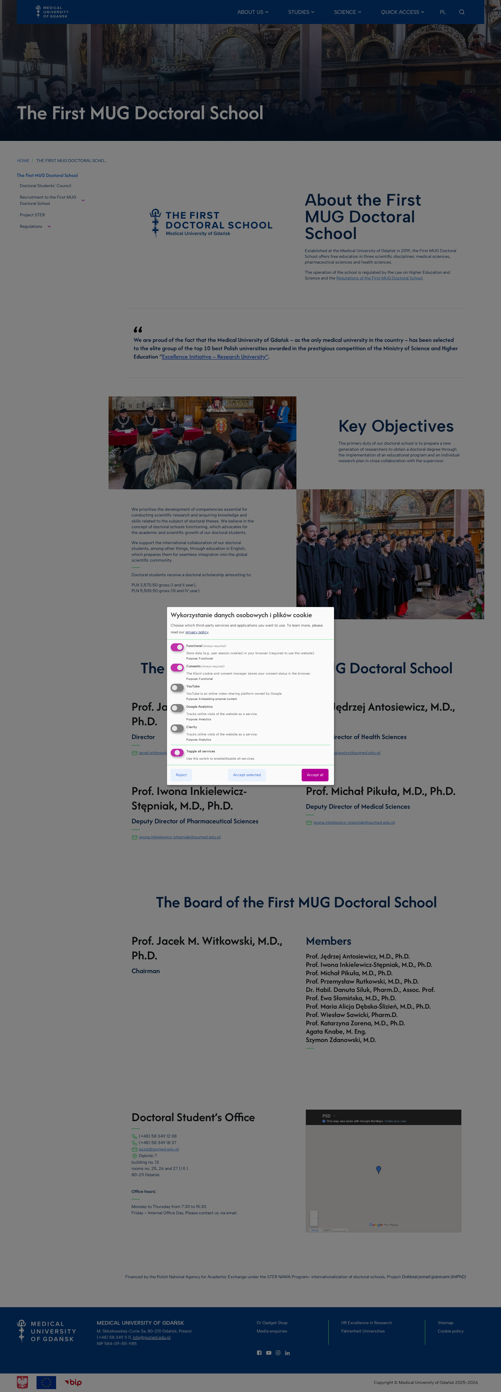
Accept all (315, 775)
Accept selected (247, 775)
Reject (181, 775)
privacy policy (197, 632)
